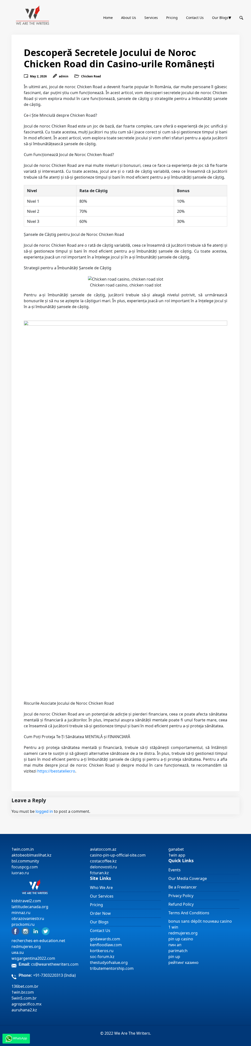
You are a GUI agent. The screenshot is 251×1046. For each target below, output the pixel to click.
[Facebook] (15, 930)
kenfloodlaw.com (106, 944)
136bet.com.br (25, 986)
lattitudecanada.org (30, 906)
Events (174, 870)
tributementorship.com (112, 968)
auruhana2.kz (24, 1010)
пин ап (174, 944)
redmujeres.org (26, 946)
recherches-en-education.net (38, 940)
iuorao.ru (20, 872)
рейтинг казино (183, 962)
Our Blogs (220, 17)
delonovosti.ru (103, 867)
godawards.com (105, 939)
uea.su (18, 952)
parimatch (178, 950)
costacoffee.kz (103, 861)
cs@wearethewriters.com (54, 964)
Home (108, 17)
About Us (128, 17)
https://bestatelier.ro (56, 771)
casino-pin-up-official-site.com (118, 855)
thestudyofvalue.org (109, 962)
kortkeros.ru (101, 950)
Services (151, 17)
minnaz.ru (21, 912)
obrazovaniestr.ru (28, 918)
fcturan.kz (99, 872)
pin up (174, 956)
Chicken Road (91, 76)
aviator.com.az (103, 849)
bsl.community (25, 861)
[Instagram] (25, 930)
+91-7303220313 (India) (54, 975)
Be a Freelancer (182, 887)
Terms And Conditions (188, 913)
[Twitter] (46, 930)
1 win (173, 927)
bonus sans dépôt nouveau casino (200, 921)
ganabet (176, 849)
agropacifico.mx (26, 1004)
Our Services (101, 896)
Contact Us (195, 17)
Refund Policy (181, 904)
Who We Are (101, 887)
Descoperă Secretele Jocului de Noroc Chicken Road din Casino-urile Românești (119, 58)
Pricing (172, 17)
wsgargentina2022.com (33, 958)
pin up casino (180, 939)
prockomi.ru (23, 924)
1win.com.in (23, 849)
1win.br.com (23, 992)
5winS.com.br (24, 998)
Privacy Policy (180, 895)
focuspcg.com (25, 867)
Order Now (100, 913)
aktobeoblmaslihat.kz (31, 855)
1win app (176, 855)
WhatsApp (19, 1038)
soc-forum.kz (102, 956)
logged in (44, 811)
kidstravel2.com (26, 900)
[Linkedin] (35, 930)
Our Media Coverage (187, 878)
